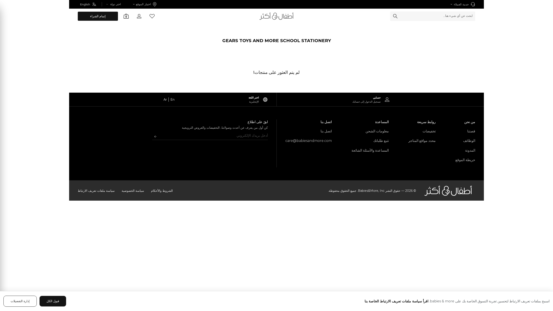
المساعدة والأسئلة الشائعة (370, 150)
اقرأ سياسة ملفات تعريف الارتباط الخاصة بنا (396, 301)
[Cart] (126, 16)
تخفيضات (429, 131)
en (172, 100)
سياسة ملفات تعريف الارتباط (96, 191)
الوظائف (469, 141)
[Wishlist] (152, 16)
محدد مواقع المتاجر (422, 141)
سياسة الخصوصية (133, 191)
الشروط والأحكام (162, 191)
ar (165, 100)
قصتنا (471, 131)
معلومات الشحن (377, 131)
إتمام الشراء (98, 16)
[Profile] (139, 16)
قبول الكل (52, 301)
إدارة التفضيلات (20, 301)
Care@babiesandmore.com (308, 141)
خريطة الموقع (465, 160)
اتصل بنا (326, 131)
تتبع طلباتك (381, 141)
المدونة (470, 150)
